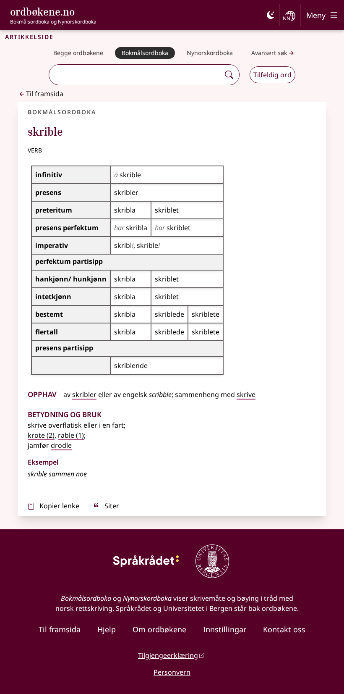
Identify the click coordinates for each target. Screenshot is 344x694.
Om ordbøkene (159, 629)
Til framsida (44, 93)
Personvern (172, 672)
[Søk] (229, 74)
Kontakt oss (284, 629)
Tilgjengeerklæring (168, 655)
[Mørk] (270, 15)
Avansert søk (269, 53)
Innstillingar (224, 629)
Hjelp (106, 629)
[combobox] (135, 75)
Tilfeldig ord (272, 74)
